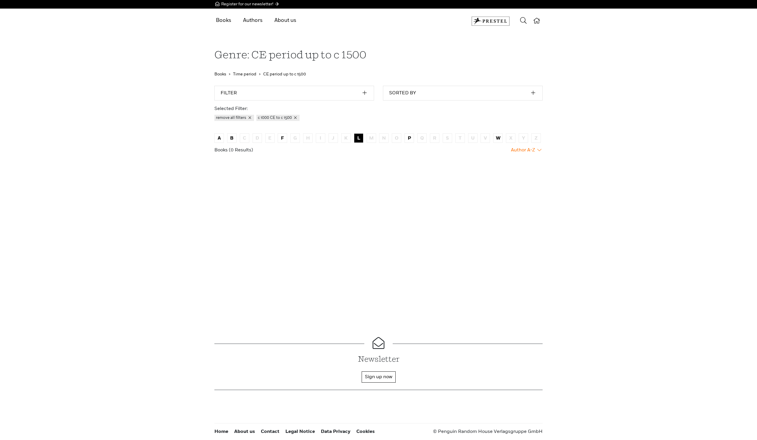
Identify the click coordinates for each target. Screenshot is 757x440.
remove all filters (231, 118)
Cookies (365, 431)
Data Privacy (335, 431)
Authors (253, 20)
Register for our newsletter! (247, 4)
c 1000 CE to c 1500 (275, 118)
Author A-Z (523, 150)
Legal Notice (300, 431)
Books (223, 20)
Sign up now (378, 377)
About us (285, 20)
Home (221, 431)
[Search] (523, 21)
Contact (270, 431)
